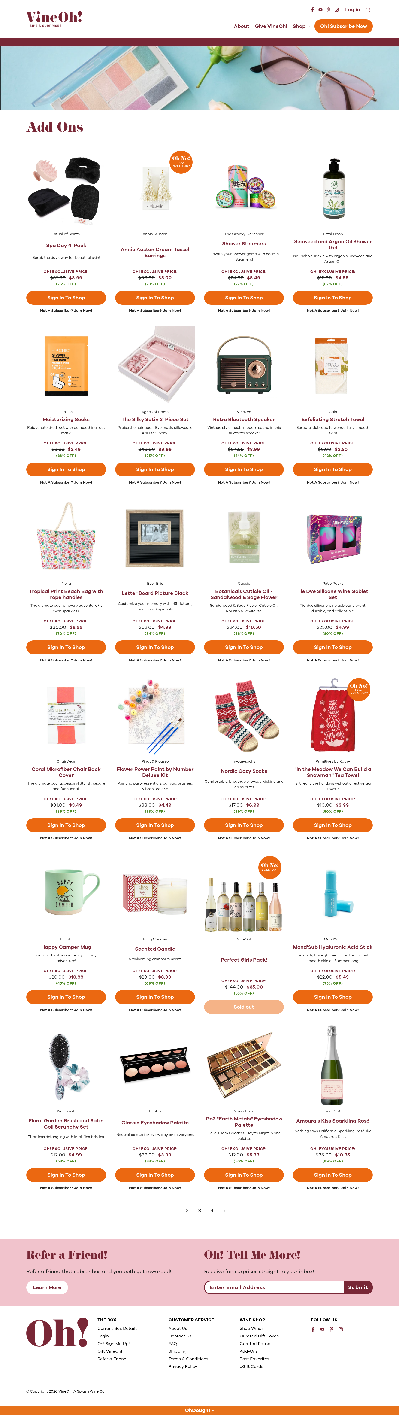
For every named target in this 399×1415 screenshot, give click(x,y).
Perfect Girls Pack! (244, 960)
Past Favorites (254, 1359)
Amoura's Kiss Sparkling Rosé (332, 1121)
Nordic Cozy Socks (244, 771)
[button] (199, 1410)
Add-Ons (249, 1351)
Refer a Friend (112, 1359)
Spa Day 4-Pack (66, 246)
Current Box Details (117, 1328)
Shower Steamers (244, 244)
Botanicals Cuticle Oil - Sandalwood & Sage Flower (244, 594)
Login (103, 1336)
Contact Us (180, 1336)
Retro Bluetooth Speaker (244, 420)
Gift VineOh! (109, 1351)
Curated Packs (255, 1343)
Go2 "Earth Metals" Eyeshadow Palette (244, 1122)
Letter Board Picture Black (155, 593)
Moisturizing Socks (66, 420)
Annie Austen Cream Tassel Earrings (155, 252)
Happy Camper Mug (66, 947)
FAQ (173, 1343)
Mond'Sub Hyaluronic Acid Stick (333, 947)
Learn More (47, 1287)
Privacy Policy (183, 1366)
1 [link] (174, 1210)
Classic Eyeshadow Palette (155, 1123)
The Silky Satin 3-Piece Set (155, 420)
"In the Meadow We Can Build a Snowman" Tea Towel (332, 772)
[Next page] (224, 1211)
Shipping (178, 1351)
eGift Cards (251, 1366)
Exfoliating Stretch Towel (333, 420)
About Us (178, 1328)
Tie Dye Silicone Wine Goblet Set (332, 594)
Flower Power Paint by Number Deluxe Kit (155, 772)
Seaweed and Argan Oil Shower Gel (333, 245)
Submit (358, 1287)
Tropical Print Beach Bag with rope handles (66, 594)
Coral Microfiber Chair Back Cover (66, 772)
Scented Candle (155, 949)
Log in (352, 10)
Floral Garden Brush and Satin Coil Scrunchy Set (66, 1124)
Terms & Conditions (188, 1359)
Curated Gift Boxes (259, 1336)
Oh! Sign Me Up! (113, 1343)
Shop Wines (251, 1328)
